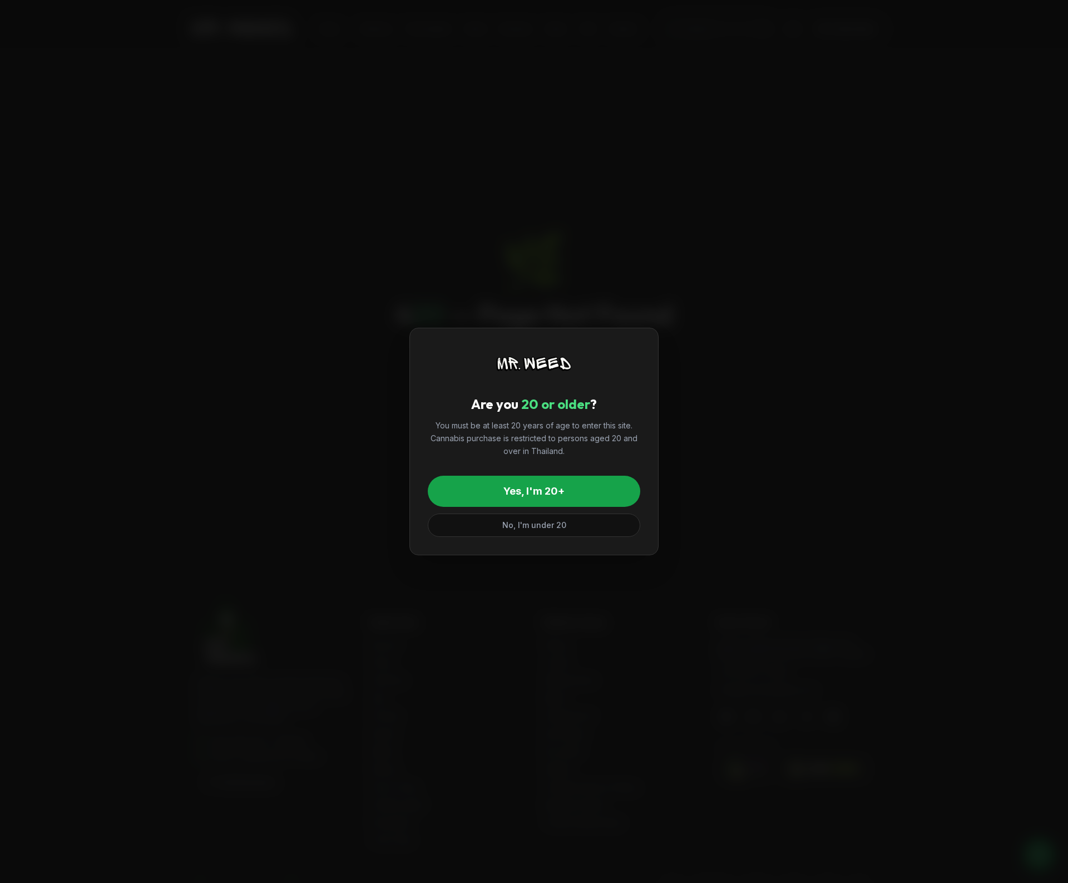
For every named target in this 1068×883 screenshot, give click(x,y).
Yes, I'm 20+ (534, 491)
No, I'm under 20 (534, 525)
